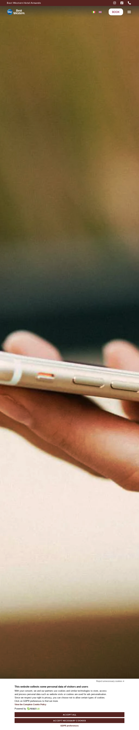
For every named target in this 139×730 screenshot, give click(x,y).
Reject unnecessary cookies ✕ (110, 681)
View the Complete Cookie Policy (30, 704)
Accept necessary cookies (69, 720)
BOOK (116, 12)
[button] (129, 12)
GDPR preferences (69, 726)
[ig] (115, 2)
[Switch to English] (100, 12)
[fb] (122, 2)
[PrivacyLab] (32, 708)
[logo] (19, 11)
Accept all (69, 714)
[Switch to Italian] (94, 12)
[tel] (129, 2)
